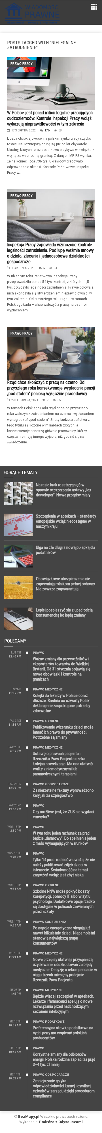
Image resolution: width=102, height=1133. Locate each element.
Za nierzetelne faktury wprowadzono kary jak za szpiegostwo (63, 793)
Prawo (38, 653)
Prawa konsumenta (49, 922)
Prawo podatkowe (48, 1022)
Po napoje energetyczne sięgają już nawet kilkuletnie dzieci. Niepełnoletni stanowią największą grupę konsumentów (64, 935)
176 (47, 130)
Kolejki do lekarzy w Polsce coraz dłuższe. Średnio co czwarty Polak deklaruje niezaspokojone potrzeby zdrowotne (61, 703)
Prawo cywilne (46, 721)
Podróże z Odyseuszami (61, 1122)
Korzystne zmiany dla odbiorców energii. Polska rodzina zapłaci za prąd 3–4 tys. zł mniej (64, 1059)
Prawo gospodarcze (51, 784)
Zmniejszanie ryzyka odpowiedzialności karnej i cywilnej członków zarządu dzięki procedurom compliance (64, 1088)
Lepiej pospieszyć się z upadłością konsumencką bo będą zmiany (64, 613)
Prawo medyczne (47, 689)
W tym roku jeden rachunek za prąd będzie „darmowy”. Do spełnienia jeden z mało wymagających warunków (64, 838)
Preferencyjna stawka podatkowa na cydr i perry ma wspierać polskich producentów (63, 1032)
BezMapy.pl (28, 1116)
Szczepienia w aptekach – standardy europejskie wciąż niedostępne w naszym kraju (66, 521)
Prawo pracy (21, 63)
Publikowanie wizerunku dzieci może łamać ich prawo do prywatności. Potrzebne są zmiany (63, 732)
